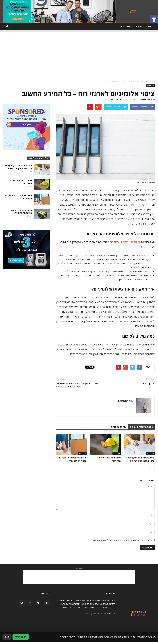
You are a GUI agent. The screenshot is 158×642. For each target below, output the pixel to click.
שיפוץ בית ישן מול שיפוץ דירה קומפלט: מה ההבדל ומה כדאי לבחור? (77, 385)
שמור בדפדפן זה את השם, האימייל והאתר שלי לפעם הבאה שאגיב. (121, 540)
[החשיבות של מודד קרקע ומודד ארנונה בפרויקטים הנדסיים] (139, 444)
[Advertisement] (79, 53)
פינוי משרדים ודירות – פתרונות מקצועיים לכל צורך (18, 196)
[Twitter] (38, 603)
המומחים (150, 86)
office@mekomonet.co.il (96, 613)
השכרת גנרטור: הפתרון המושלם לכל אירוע (21, 211)
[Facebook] (47, 603)
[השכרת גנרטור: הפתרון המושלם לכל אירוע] (42, 214)
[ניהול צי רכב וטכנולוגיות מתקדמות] (105, 444)
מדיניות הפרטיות (68, 637)
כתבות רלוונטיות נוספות (141, 426)
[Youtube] (22, 603)
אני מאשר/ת (21, 637)
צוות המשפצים (146, 99)
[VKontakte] (30, 603)
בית (153, 81)
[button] (154, 19)
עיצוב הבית (125, 26)
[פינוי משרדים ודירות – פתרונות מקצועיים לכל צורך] (71, 444)
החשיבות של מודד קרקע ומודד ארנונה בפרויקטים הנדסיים (17, 167)
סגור (7, 637)
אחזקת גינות (148, 383)
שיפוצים (139, 26)
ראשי (150, 26)
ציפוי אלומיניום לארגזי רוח (125, 242)
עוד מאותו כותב (118, 426)
